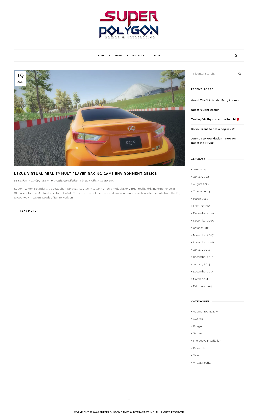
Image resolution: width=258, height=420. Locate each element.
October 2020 (202, 227)
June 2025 (199, 169)
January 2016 (201, 249)
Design (35, 180)
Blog (157, 55)
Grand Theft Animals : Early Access (215, 100)
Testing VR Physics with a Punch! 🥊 (215, 119)
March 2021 (200, 198)
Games (45, 180)
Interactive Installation (64, 180)
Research (199, 348)
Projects (138, 55)
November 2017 (203, 235)
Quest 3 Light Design (205, 109)
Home (101, 55)
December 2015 (203, 257)
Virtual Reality (88, 180)
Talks (196, 355)
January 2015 (201, 264)
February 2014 (202, 286)
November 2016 (203, 242)
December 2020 (203, 213)
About (118, 55)
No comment (107, 180)
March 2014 (200, 279)
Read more (28, 211)
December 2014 (203, 271)
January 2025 (201, 176)
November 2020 (203, 220)
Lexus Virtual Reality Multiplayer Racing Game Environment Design (86, 174)
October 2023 (201, 191)
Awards (198, 318)
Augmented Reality (205, 311)
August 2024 (201, 184)
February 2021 (202, 206)
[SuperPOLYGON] (129, 11)
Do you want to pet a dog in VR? (213, 129)
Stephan (22, 180)
